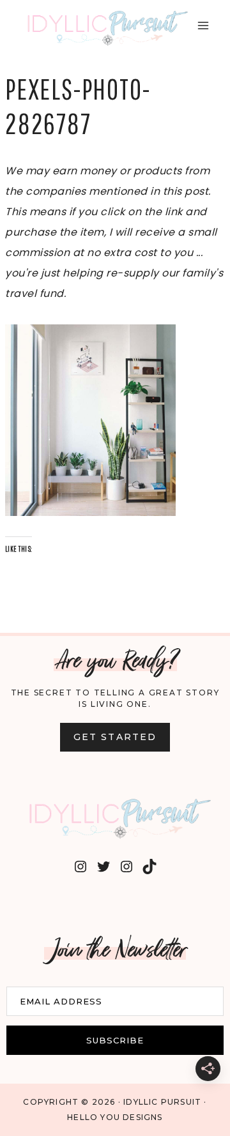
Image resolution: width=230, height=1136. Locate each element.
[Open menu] (203, 25)
